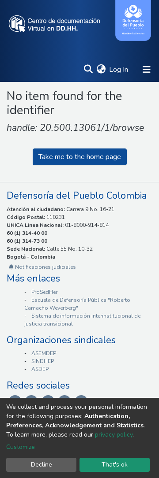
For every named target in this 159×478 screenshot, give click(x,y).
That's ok (115, 464)
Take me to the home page (79, 157)
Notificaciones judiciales (45, 266)
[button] (100, 69)
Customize (20, 447)
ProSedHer (44, 292)
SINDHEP (42, 361)
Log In (119, 69)
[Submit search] (88, 69)
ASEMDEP (43, 353)
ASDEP (40, 369)
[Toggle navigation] (146, 69)
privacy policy (113, 434)
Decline (41, 464)
